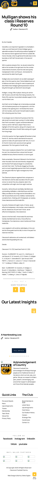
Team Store (5, 413)
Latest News (26, 405)
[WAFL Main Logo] (14, 3)
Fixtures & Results (7, 401)
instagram (20, 438)
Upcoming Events (7, 406)
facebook (8, 438)
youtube (23, 444)
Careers (24, 415)
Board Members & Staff (27, 401)
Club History (26, 410)
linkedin (31, 438)
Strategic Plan (26, 417)
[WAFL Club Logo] (5, 5)
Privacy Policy (6, 418)
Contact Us (25, 422)
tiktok (14, 444)
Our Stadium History (28, 412)
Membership (6, 411)
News (4, 403)
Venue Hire (5, 416)
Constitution (26, 420)
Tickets (4, 408)
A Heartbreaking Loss (11, 334)
